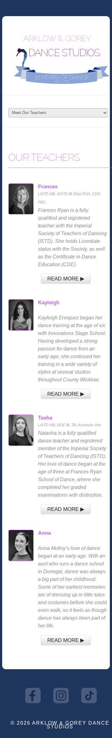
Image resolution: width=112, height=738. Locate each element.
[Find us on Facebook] (33, 695)
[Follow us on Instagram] (61, 695)
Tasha (45, 418)
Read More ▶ (65, 278)
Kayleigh (48, 302)
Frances (48, 186)
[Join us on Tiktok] (89, 695)
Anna (44, 533)
